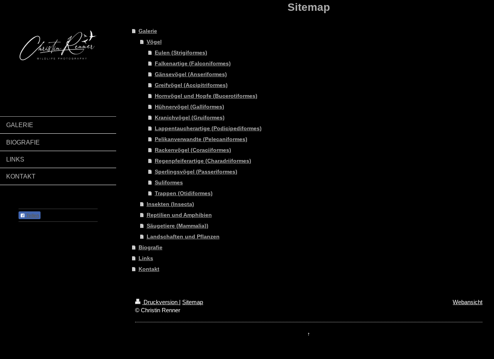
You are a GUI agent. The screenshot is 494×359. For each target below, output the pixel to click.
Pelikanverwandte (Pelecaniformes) (201, 139)
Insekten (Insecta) (170, 204)
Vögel (154, 42)
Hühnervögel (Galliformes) (189, 107)
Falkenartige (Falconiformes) (193, 63)
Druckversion (160, 302)
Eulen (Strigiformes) (181, 52)
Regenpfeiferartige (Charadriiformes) (203, 161)
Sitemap (192, 302)
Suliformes (169, 182)
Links (146, 258)
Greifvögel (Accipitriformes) (191, 85)
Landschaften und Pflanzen (183, 236)
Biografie (150, 247)
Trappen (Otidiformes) (184, 193)
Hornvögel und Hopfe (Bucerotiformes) (206, 96)
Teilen (32, 215)
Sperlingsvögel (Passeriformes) (196, 171)
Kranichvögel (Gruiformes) (190, 117)
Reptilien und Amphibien (179, 215)
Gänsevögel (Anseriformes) (191, 74)
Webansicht (467, 302)
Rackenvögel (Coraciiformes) (193, 150)
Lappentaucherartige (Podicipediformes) (208, 128)
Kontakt (149, 269)
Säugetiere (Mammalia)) (177, 226)
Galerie (148, 31)
